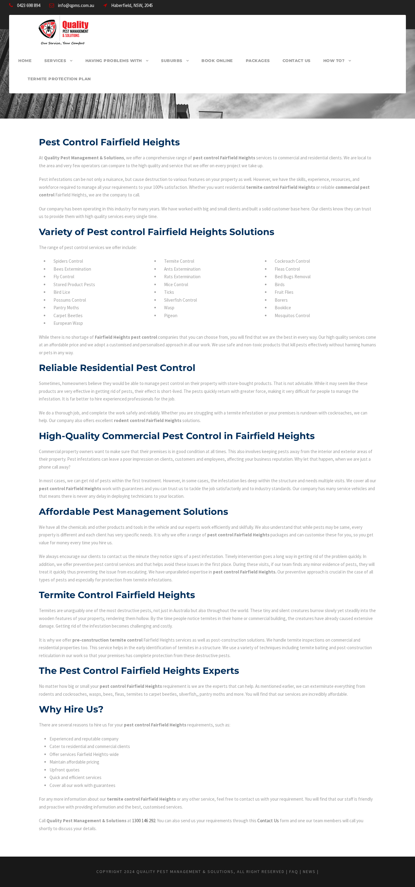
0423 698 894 (28, 5)
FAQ (293, 871)
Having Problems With (113, 60)
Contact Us (296, 60)
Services (55, 60)
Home (25, 60)
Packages (258, 60)
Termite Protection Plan (59, 78)
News (309, 871)
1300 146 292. (144, 820)
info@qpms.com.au (76, 5)
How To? (334, 60)
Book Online (217, 60)
